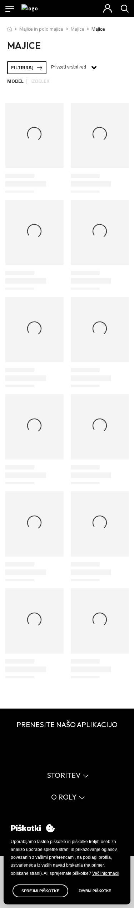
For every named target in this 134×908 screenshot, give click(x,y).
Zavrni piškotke (95, 891)
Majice (77, 29)
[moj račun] (107, 8)
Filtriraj (22, 67)
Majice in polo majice (41, 29)
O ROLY (64, 796)
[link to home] (9, 29)
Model (15, 81)
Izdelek (39, 81)
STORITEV (64, 775)
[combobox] (73, 67)
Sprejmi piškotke (40, 891)
